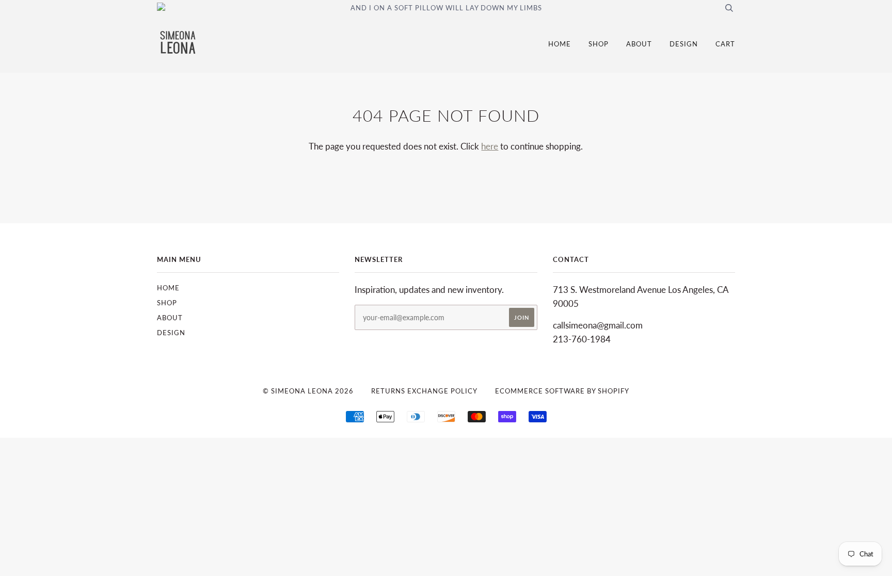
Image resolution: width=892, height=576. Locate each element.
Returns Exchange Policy (424, 391)
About (639, 44)
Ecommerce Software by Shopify (562, 391)
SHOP (598, 44)
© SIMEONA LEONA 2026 (308, 391)
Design (684, 44)
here (489, 146)
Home (559, 44)
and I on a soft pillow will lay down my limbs (446, 8)
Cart (725, 44)
